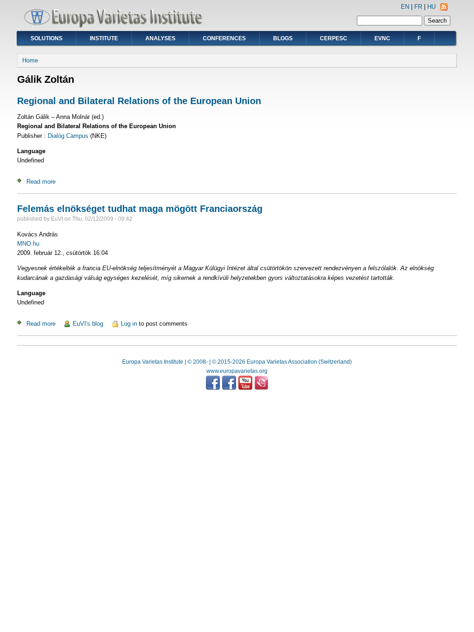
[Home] (116, 25)
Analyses (160, 38)
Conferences (224, 38)
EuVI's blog (88, 323)
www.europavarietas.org (237, 371)
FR (418, 6)
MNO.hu (28, 243)
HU (431, 6)
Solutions (46, 38)
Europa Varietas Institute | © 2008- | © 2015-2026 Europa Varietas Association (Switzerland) (237, 362)
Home (30, 60)
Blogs (283, 38)
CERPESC (333, 38)
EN (405, 6)
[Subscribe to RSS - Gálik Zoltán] (444, 8)
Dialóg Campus (68, 135)
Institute (104, 38)
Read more (41, 181)
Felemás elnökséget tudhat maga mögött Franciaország (139, 209)
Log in (129, 323)
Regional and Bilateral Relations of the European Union (139, 101)
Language (31, 151)
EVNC (382, 38)
